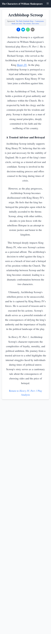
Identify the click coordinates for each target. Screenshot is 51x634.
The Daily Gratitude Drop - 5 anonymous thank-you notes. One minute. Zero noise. (28, 22)
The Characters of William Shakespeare (22, 3)
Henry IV (22, 65)
